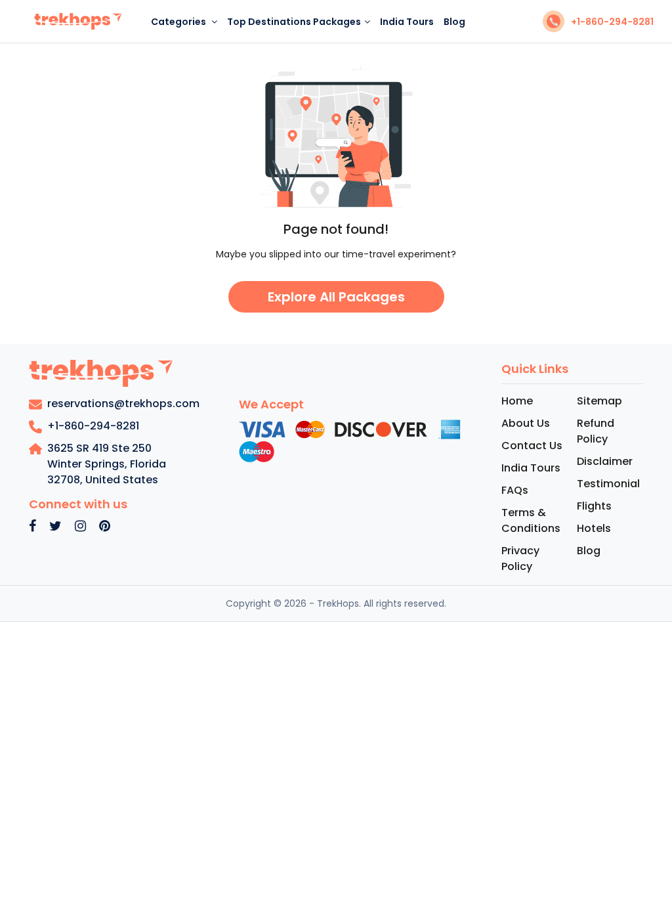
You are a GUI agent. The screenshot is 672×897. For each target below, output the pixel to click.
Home (517, 400)
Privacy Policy (520, 558)
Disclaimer (605, 461)
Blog (454, 21)
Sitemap (599, 400)
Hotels (594, 528)
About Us (525, 423)
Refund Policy (595, 431)
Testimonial (608, 483)
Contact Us (531, 445)
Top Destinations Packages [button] (294, 21)
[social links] (32, 527)
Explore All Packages (336, 297)
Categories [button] (179, 21)
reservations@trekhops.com (123, 403)
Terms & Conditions (530, 520)
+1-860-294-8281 (612, 21)
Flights (594, 506)
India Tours (407, 21)
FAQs (514, 490)
